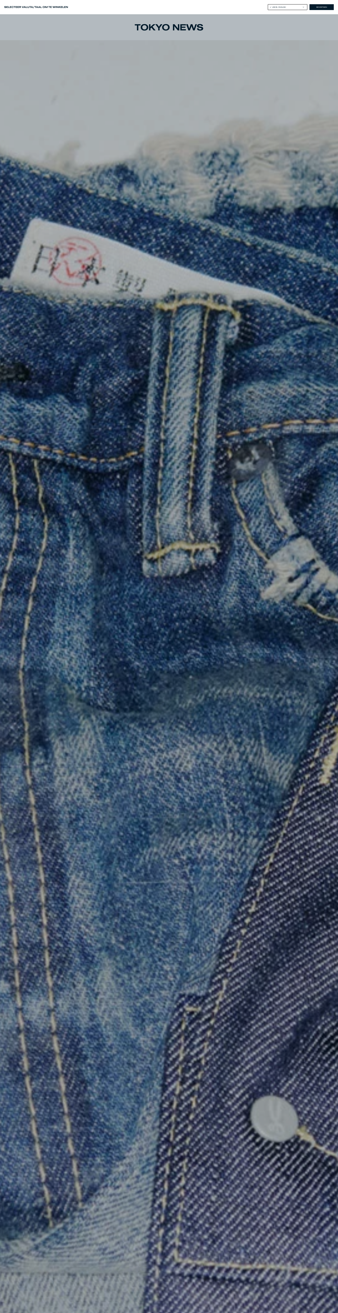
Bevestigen (321, 7)
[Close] (169, 656)
